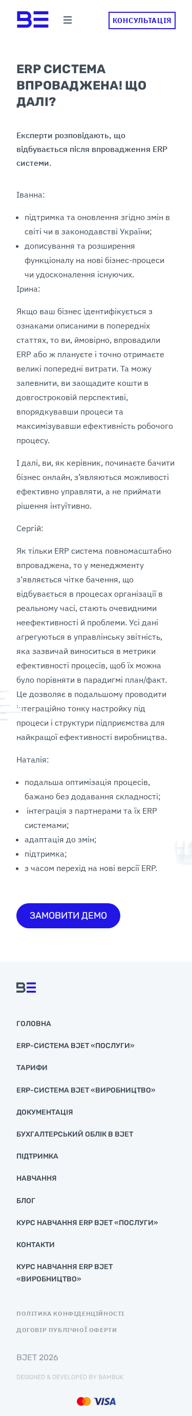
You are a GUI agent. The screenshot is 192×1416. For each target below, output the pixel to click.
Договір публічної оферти (66, 1330)
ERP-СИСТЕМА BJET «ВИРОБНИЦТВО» (86, 1090)
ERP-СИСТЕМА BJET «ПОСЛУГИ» (75, 1045)
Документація (44, 1112)
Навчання (36, 1178)
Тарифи (32, 1067)
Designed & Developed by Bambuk (69, 1377)
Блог (25, 1200)
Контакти (35, 1244)
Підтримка (37, 1156)
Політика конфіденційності (70, 1314)
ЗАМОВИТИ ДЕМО (68, 915)
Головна (33, 1023)
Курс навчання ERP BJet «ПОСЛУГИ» (87, 1222)
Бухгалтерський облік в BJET (74, 1134)
